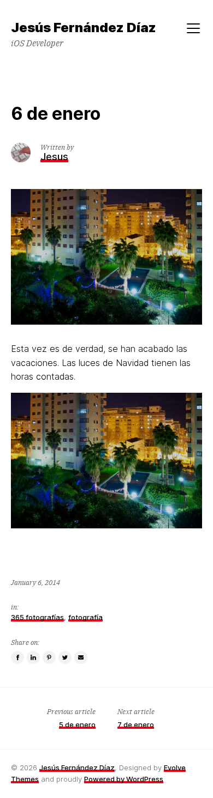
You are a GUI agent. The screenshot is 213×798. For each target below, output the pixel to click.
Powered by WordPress (123, 779)
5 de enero (77, 724)
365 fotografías (37, 617)
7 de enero (135, 724)
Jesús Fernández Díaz (77, 767)
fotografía (85, 617)
